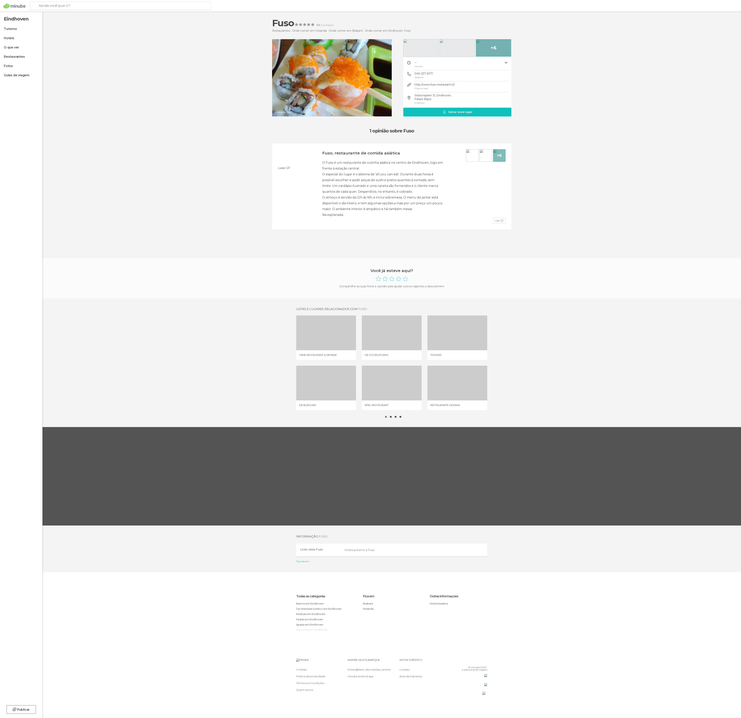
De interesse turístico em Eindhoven (319, 608)
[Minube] (14, 6)
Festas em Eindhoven (309, 619)
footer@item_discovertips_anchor (369, 669)
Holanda (368, 608)
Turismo (10, 29)
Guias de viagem (17, 75)
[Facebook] (465, 661)
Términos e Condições (310, 683)
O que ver (11, 47)
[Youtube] (484, 661)
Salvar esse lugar (460, 112)
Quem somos (304, 689)
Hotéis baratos (439, 603)
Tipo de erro (302, 561)
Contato (404, 669)
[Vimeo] (478, 661)
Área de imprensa (410, 676)
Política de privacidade (310, 676)
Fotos (8, 66)
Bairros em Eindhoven (310, 603)
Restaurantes (14, 56)
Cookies (301, 669)
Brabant (368, 603)
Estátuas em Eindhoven (310, 613)
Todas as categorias (310, 596)
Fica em (368, 596)
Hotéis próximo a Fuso (359, 550)
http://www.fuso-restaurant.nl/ (434, 84)
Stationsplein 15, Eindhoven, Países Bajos (433, 97)
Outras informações (444, 596)
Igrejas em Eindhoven (309, 624)
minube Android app (361, 676)
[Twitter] (472, 661)
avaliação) (328, 25)
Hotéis (9, 38)
